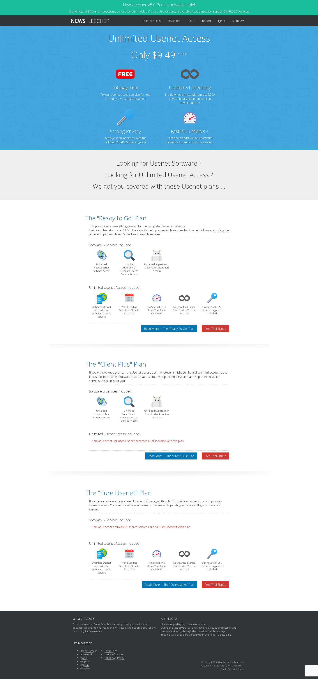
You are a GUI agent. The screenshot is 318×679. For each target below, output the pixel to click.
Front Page (111, 651)
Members (85, 668)
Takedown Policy (114, 657)
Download (86, 654)
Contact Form (236, 669)
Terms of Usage (114, 654)
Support (84, 661)
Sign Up (84, 664)
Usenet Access (88, 651)
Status (83, 657)
